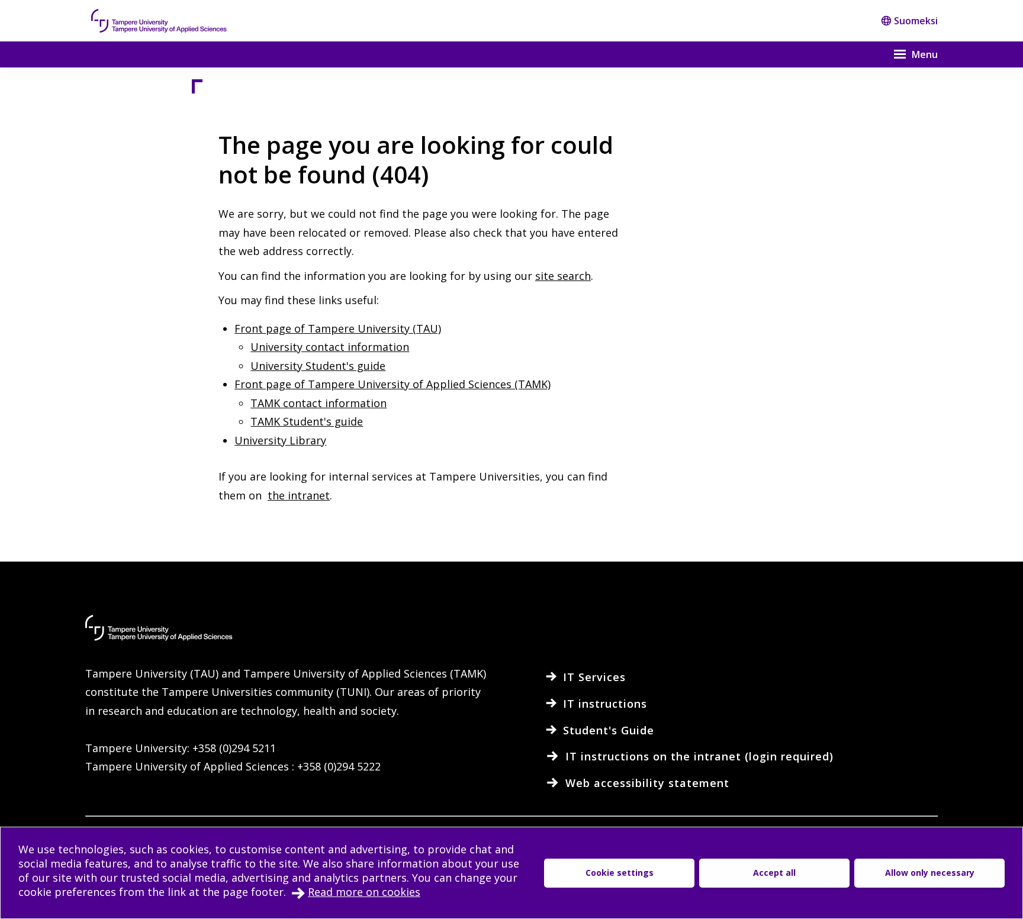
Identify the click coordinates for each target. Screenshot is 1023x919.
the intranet (299, 495)
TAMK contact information (318, 403)
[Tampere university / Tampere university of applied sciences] (159, 21)
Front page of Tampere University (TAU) (337, 328)
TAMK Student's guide (306, 421)
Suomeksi (916, 20)
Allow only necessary (929, 872)
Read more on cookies (364, 892)
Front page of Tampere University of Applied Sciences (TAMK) (392, 384)
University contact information (329, 347)
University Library (280, 440)
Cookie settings (620, 872)
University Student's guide (317, 366)
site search (563, 276)
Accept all (774, 872)
